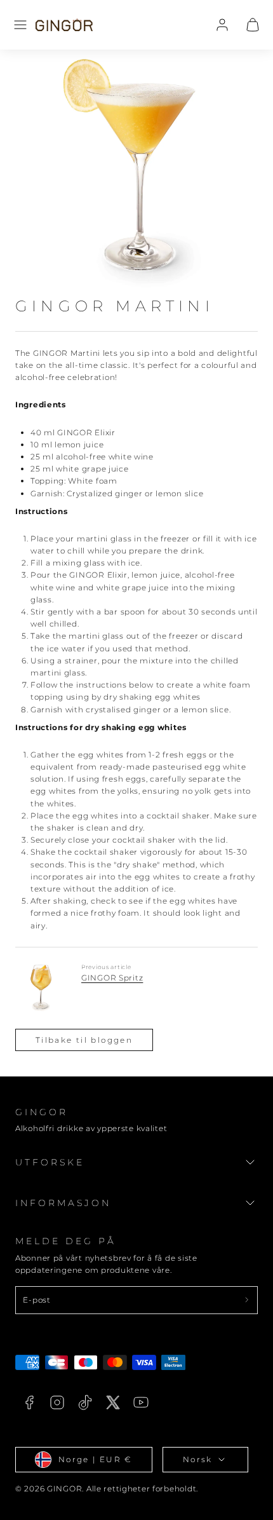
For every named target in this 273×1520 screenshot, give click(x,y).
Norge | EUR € (95, 1459)
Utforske (49, 1162)
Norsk (198, 1459)
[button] (20, 25)
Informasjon (63, 1203)
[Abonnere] (246, 1300)
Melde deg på (65, 1241)
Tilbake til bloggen (84, 1040)
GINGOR (41, 1112)
